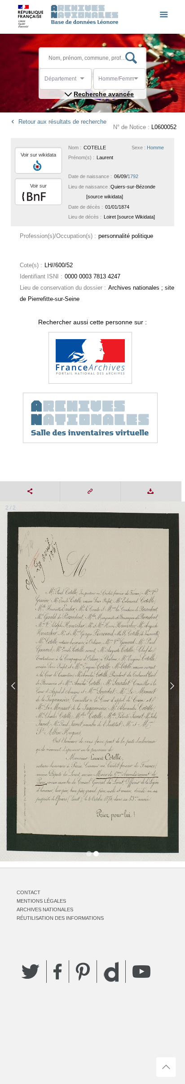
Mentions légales (41, 901)
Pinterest (83, 971)
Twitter (31, 971)
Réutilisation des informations (60, 918)
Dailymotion (111, 971)
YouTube (141, 971)
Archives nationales (45, 909)
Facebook (57, 971)
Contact (28, 892)
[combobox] (84, 81)
